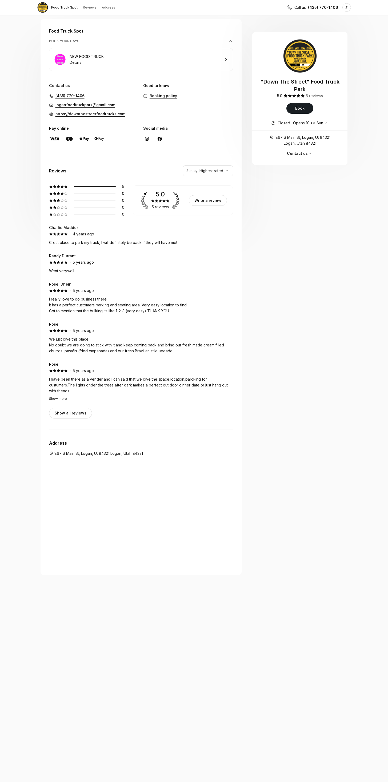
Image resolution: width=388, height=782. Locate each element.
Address (108, 7)
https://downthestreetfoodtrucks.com (90, 114)
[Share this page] (346, 7)
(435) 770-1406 (323, 7)
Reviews (90, 7)
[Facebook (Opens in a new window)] (159, 138)
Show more (58, 399)
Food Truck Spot (64, 7)
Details (75, 62)
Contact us (297, 153)
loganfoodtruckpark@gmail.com (85, 104)
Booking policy (163, 95)
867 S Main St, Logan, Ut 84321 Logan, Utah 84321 (302, 140)
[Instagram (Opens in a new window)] (147, 138)
